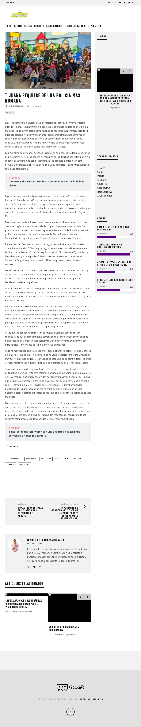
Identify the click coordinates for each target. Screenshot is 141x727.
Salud (100, 171)
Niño (67, 459)
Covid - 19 (102, 183)
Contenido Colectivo (91, 699)
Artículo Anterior (26, 504)
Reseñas (28, 26)
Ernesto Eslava (12, 611)
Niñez (58, 459)
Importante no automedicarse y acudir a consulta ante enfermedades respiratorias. (64, 513)
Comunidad (31, 459)
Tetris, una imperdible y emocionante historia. (110, 245)
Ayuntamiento (104, 195)
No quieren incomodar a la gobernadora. (64, 628)
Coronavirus (103, 187)
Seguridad (24, 464)
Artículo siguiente (69, 504)
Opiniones (39, 26)
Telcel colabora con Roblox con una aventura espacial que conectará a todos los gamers (115, 99)
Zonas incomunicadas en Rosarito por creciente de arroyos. (30, 512)
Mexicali (101, 179)
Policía (77, 459)
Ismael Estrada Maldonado (19, 106)
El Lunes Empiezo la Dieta (77, 26)
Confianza (46, 459)
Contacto (10, 3)
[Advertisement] (86, 14)
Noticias (18, 26)
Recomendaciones (54, 26)
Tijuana (101, 167)
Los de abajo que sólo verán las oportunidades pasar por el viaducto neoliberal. (24, 604)
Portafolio (96, 26)
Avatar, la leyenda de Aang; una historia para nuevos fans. (114, 263)
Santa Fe (11, 464)
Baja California (14, 459)
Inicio (9, 26)
